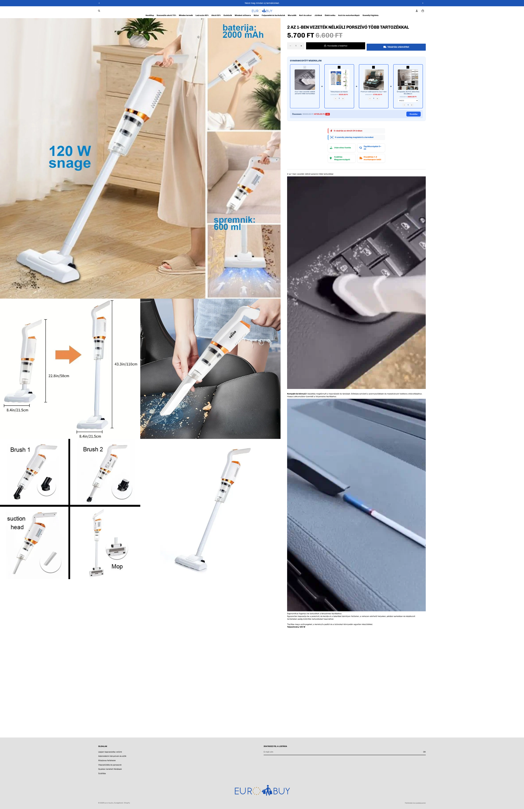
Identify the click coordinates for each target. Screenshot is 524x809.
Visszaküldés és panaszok (110, 764)
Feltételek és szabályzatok (415, 803)
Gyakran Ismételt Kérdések (110, 769)
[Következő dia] (423, 3)
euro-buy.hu (108, 803)
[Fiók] (417, 11)
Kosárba (413, 114)
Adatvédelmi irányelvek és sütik (112, 756)
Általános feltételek (107, 760)
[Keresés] (99, 11)
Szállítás (102, 773)
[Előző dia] (99, 3)
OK (424, 751)
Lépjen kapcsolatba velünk (110, 751)
